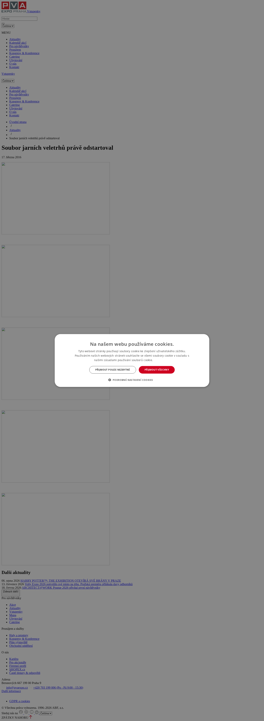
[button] (132, 379)
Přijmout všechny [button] (157, 369)
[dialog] (132, 360)
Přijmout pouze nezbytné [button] (112, 369)
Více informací (162, 360)
